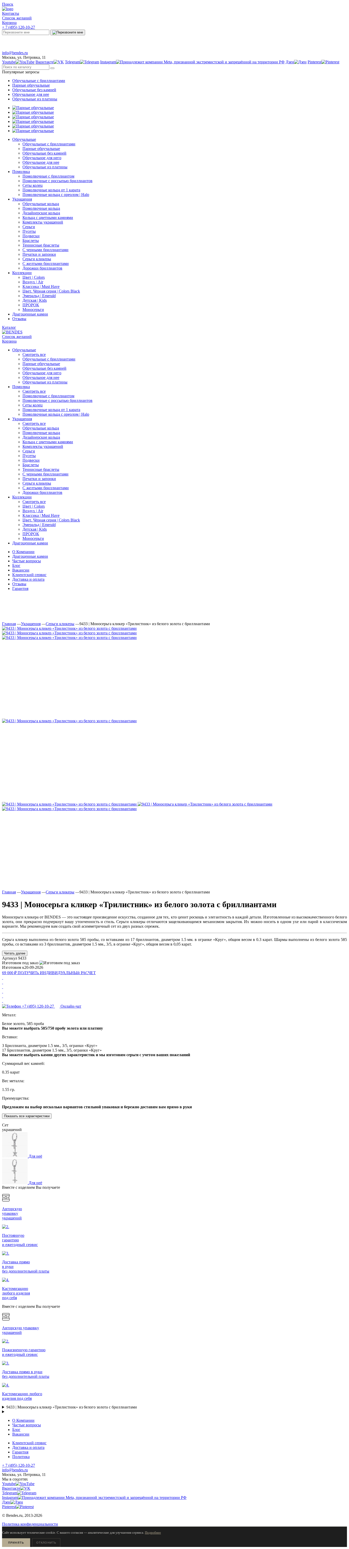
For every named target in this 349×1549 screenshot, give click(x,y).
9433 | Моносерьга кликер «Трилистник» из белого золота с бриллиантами (71, 1407)
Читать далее (14, 953)
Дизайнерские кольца (41, 437)
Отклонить (46, 1542)
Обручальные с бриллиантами (38, 80)
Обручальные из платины (34, 99)
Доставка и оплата (28, 579)
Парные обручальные (31, 85)
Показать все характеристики (27, 1116)
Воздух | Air (32, 511)
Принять (16, 1542)
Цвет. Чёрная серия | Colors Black (51, 520)
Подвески (31, 460)
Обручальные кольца (40, 428)
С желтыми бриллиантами (45, 488)
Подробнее (153, 1532)
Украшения (31, 624)
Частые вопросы (26, 561)
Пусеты (29, 455)
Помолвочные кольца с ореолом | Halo (55, 414)
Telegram (90, 41)
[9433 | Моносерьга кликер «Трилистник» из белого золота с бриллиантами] (69, 628)
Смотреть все (34, 354)
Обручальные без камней (34, 90)
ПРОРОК (30, 534)
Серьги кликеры (36, 483)
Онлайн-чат (264, 41)
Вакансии (20, 570)
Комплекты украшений (42, 446)
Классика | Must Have (41, 515)
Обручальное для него (41, 373)
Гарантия (20, 588)
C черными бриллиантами (45, 474)
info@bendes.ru (15, 53)
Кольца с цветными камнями (47, 442)
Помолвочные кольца (41, 432)
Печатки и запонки (39, 478)
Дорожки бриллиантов (42, 492)
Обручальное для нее (30, 94)
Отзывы (19, 584)
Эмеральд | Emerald (39, 524)
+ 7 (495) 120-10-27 (18, 27)
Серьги (28, 451)
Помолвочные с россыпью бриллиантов (57, 400)
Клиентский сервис (29, 575)
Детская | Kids (34, 529)
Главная (9, 624)
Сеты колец (32, 405)
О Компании (23, 552)
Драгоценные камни (30, 556)
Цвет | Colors (33, 506)
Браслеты (30, 465)
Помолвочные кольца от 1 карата (51, 409)
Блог (16, 565)
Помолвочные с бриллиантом (48, 396)
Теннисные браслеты (40, 469)
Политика (21, 1456)
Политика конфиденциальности (30, 1524)
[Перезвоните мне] (67, 32)
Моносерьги (33, 538)
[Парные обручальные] (33, 108)
